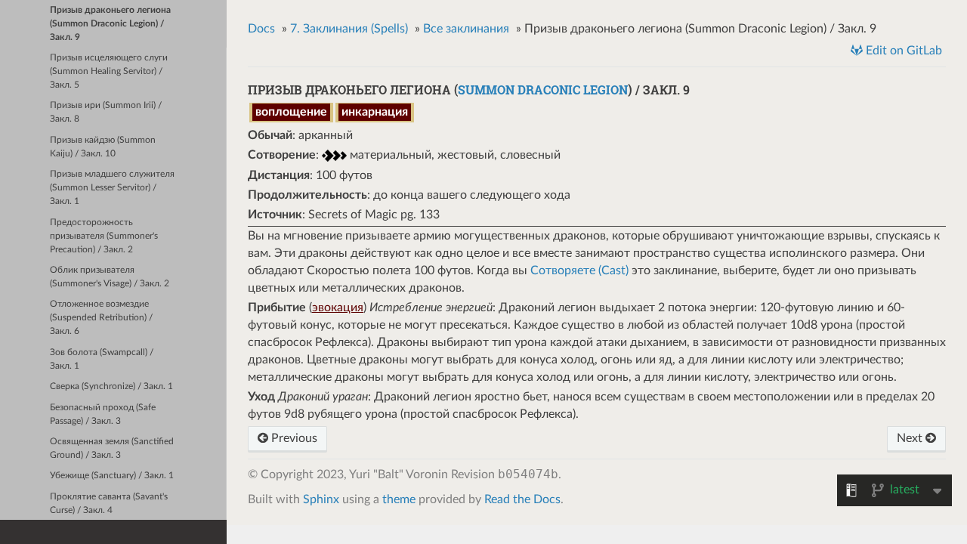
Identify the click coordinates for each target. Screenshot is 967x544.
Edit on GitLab (902, 51)
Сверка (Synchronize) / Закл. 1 (111, 386)
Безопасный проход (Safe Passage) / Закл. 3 (103, 414)
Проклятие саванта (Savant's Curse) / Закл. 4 (109, 504)
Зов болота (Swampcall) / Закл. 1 (101, 359)
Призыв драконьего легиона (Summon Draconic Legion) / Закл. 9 (110, 24)
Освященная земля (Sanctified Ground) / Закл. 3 (112, 448)
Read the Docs (522, 499)
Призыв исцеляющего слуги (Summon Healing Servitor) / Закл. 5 (109, 71)
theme (399, 499)
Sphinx (321, 499)
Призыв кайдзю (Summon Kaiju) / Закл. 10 (103, 147)
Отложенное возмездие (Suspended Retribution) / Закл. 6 (101, 317)
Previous (292, 438)
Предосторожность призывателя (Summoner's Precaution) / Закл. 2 (104, 236)
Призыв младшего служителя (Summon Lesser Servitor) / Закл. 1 (112, 188)
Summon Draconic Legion (543, 89)
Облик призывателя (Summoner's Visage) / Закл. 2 (109, 277)
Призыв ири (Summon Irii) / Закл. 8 (106, 112)
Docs (261, 29)
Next (911, 438)
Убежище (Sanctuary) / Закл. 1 (112, 475)
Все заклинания (466, 29)
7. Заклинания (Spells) (349, 29)
